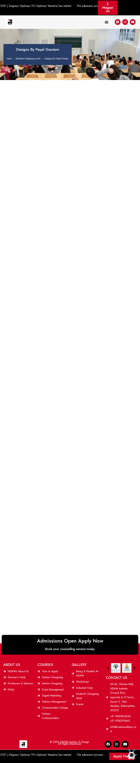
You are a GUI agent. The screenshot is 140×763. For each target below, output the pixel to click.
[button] (106, 22)
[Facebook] (118, 22)
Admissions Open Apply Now (70, 640)
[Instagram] (125, 22)
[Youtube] (133, 22)
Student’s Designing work (28, 58)
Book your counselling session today (70, 649)
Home (8, 58)
